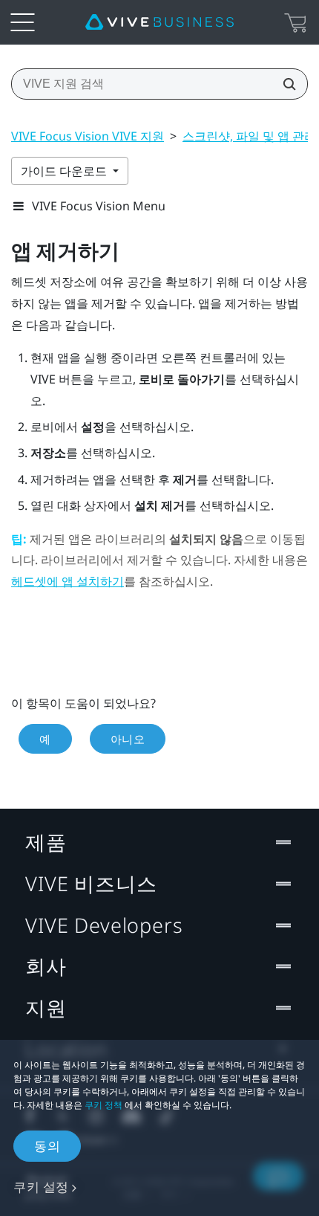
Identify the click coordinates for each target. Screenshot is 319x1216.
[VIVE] (159, 22)
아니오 (128, 738)
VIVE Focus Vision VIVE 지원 (87, 136)
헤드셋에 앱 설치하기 (67, 581)
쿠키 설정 (41, 1186)
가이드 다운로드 (65, 171)
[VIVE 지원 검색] (285, 84)
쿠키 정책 (103, 1105)
